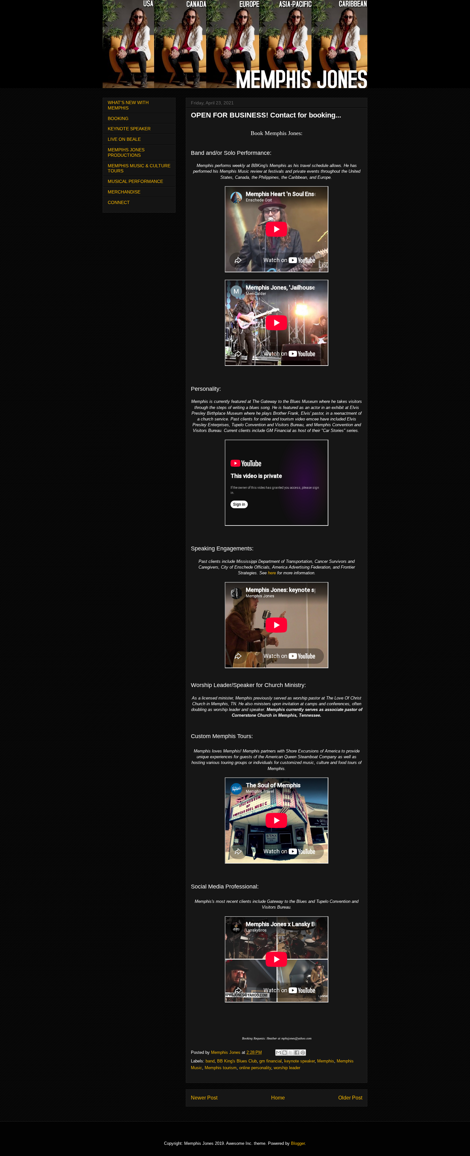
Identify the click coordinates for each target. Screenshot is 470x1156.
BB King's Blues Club (237, 1061)
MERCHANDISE (124, 191)
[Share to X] (290, 1052)
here (272, 572)
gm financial (270, 1061)
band (210, 1061)
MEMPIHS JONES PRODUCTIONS (126, 152)
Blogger (298, 1143)
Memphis (325, 1061)
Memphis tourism (221, 1067)
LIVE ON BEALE (124, 139)
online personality (255, 1067)
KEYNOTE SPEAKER (129, 128)
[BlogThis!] (284, 1052)
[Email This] (278, 1052)
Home (278, 1097)
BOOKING (118, 118)
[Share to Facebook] (297, 1052)
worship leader (287, 1067)
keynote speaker (299, 1061)
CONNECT (119, 202)
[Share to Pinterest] (303, 1052)
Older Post (350, 1097)
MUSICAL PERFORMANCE (135, 181)
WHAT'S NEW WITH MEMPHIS (128, 105)
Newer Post (204, 1097)
